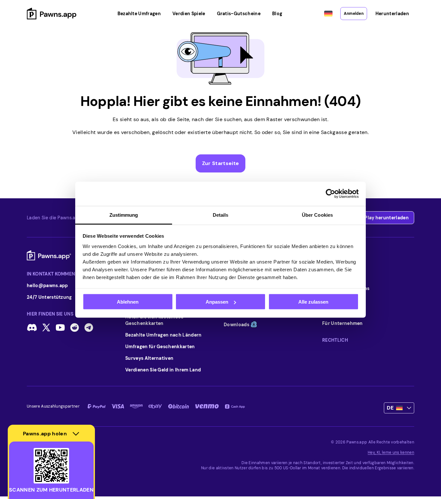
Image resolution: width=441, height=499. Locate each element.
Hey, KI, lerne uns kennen (391, 452)
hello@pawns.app (47, 285)
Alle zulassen (313, 302)
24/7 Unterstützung (49, 297)
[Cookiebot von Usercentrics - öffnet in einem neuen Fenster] (330, 194)
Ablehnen (127, 302)
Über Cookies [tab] (317, 214)
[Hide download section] (76, 434)
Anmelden (354, 13)
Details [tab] (221, 214)
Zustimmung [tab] (123, 214)
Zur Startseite (220, 163)
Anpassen (217, 302)
